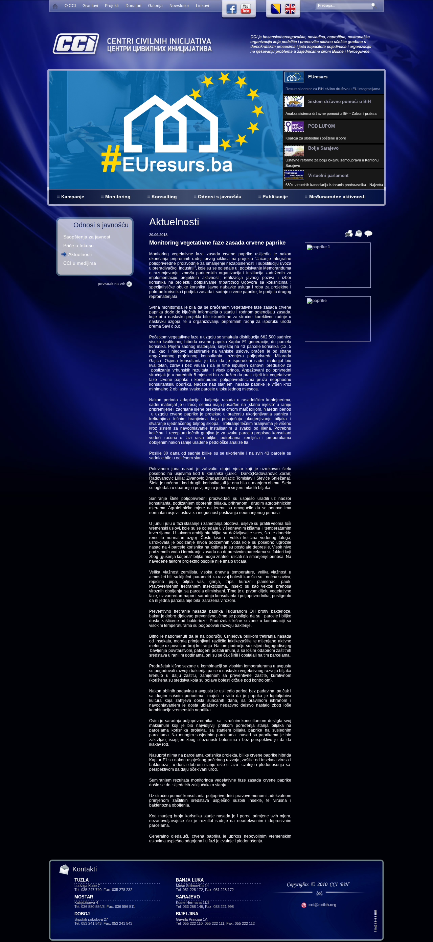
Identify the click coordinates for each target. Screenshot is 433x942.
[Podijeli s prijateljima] (367, 233)
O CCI (70, 5)
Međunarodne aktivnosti (337, 196)
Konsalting (164, 196)
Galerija (155, 5)
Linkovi (202, 5)
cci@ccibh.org (321, 904)
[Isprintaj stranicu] (348, 233)
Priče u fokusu (78, 245)
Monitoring (118, 196)
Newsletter (179, 5)
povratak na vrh (112, 284)
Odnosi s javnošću (220, 196)
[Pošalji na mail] (358, 233)
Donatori (133, 5)
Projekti (112, 5)
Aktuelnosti (80, 254)
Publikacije (275, 196)
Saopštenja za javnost (86, 236)
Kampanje (72, 196)
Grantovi (90, 5)
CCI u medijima (79, 263)
